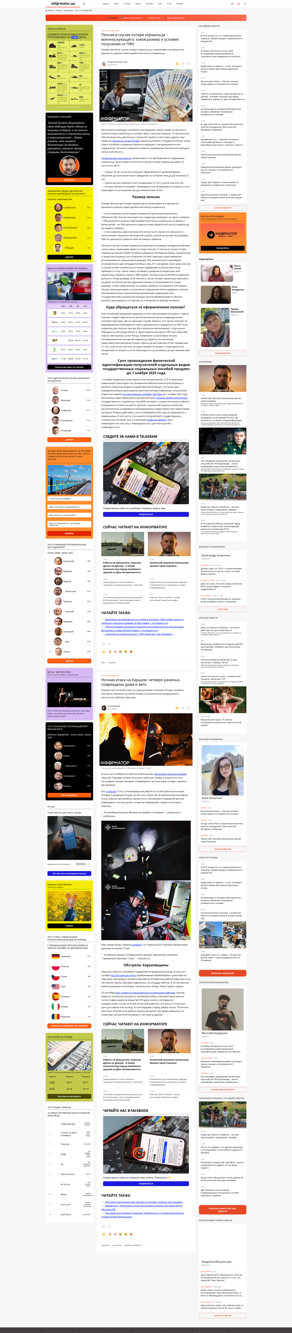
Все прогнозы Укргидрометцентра (69, 873)
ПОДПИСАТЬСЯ (146, 514)
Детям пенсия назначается (116, 158)
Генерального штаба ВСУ (73, 107)
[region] (69, 870)
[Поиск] (245, 3)
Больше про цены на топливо (69, 367)
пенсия (112, 663)
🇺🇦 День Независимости (132, 18)
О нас (169, 4)
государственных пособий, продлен (142, 394)
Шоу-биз (149, 4)
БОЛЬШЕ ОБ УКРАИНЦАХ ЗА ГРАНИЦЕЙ (69, 1026)
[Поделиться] (183, 63)
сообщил (137, 944)
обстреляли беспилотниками (170, 774)
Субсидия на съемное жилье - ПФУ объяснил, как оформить (139, 634)
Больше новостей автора (222, 1090)
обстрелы (117, 1245)
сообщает (111, 791)
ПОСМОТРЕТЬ (222, 248)
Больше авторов (222, 353)
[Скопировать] (188, 63)
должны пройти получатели (171, 397)
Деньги (138, 4)
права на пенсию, (157, 419)
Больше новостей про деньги (222, 1210)
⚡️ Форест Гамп (153, 18)
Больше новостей (222, 208)
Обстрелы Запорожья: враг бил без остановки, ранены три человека (144, 1202)
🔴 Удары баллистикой (174, 18)
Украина (105, 4)
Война (116, 4)
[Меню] (84, 3)
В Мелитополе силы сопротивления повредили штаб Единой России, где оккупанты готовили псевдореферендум (168, 585)
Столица (127, 4)
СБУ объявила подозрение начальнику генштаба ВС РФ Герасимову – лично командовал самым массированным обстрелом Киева (122, 600)
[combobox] (83, 864)
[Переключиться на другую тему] (238, 3)
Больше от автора (222, 1315)
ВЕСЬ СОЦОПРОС (69, 795)
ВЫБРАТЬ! (69, 533)
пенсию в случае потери (125, 140)
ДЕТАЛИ (69, 257)
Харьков (105, 1245)
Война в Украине (133, 1245)
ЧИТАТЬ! (69, 926)
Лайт (160, 4)
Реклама (179, 4)
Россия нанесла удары (123, 975)
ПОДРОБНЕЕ (69, 180)
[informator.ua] (63, 3)
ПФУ (103, 663)
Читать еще (223, 609)
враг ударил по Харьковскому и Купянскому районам (145, 992)
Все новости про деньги (69, 1096)
